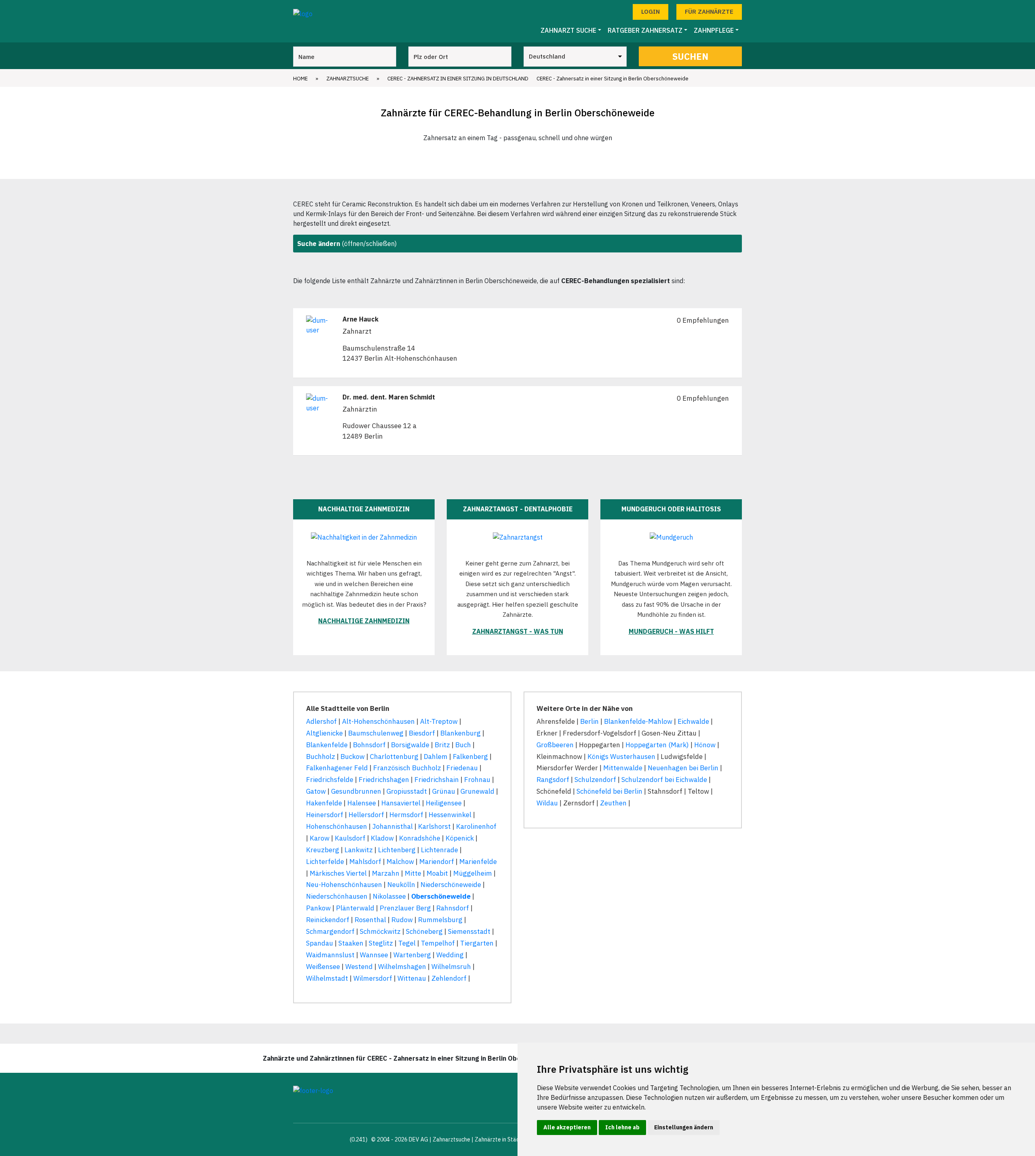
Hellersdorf (366, 814)
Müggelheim (472, 873)
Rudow (402, 919)
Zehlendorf (449, 978)
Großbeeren (555, 744)
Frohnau (477, 779)
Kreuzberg (322, 849)
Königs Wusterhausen (621, 756)
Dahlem (436, 756)
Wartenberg (412, 954)
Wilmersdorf (372, 978)
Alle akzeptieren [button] (567, 1127)
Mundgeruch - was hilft (671, 631)
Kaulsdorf (350, 838)
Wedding (450, 954)
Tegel (407, 943)
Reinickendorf (327, 919)
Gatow (316, 791)
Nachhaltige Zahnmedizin (364, 621)
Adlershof (321, 721)
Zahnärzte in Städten (501, 1139)
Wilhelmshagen (402, 966)
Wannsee (374, 954)
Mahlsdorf (365, 861)
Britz (442, 744)
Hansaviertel (400, 803)
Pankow (318, 908)
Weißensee (323, 966)
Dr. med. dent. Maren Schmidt (388, 397)
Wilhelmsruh (451, 966)
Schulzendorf (595, 779)
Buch (463, 744)
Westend (359, 966)
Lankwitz (358, 849)
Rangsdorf (553, 779)
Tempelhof (438, 943)
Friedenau (462, 767)
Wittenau (411, 978)
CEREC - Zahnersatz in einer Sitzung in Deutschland (457, 78)
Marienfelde (478, 861)
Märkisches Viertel (338, 873)
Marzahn (385, 873)
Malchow (400, 861)
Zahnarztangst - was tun (517, 631)
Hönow (705, 744)
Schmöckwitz (380, 931)
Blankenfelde (327, 744)
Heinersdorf (324, 814)
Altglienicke (324, 733)
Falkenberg (470, 756)
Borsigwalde (410, 744)
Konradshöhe (419, 838)
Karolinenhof (476, 826)
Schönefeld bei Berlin (609, 791)
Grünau (443, 791)
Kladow (382, 838)
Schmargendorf (330, 931)
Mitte (413, 873)
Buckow (352, 756)
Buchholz (320, 756)
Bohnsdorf (369, 744)
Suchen (690, 56)
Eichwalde (693, 721)
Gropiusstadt (407, 791)
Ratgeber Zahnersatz (645, 30)
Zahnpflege (714, 30)
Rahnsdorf (452, 908)
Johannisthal (392, 826)
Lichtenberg (397, 849)
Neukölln (401, 884)
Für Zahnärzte (709, 11)
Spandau (319, 943)
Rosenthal (370, 919)
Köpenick (460, 838)
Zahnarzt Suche (568, 30)
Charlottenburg (394, 756)
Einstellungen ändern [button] (683, 1127)
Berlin (589, 721)
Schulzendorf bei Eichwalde (664, 779)
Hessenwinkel (450, 814)
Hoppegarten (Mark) (657, 744)
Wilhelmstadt (327, 978)
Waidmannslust (330, 954)
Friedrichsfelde (329, 779)
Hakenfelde (324, 803)
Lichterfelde (325, 861)
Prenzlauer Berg (405, 908)
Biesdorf (422, 733)
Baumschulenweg (375, 733)
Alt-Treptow (439, 721)
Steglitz (381, 943)
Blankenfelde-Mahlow (638, 721)
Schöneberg (424, 931)
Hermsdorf (406, 814)
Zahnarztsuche (347, 78)
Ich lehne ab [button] (622, 1127)
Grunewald (477, 791)
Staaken (350, 943)
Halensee (361, 803)
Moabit (437, 873)
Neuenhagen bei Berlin (683, 767)
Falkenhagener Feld (337, 767)
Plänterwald (355, 908)
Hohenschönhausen (336, 826)
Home (300, 78)
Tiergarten (477, 943)
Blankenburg (460, 733)
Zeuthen (613, 803)
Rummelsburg (440, 919)
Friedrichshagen (384, 779)
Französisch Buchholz (407, 767)
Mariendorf (436, 861)
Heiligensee (444, 803)
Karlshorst (434, 826)
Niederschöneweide (450, 884)
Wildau (547, 803)
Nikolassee (389, 896)
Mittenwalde (622, 767)
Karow (320, 838)
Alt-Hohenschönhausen (378, 721)
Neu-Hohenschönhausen (344, 884)
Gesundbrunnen (356, 791)
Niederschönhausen (337, 896)
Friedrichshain (436, 779)
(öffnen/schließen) (347, 244)
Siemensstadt (469, 931)
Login (650, 11)
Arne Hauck (360, 319)
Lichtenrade (439, 849)
